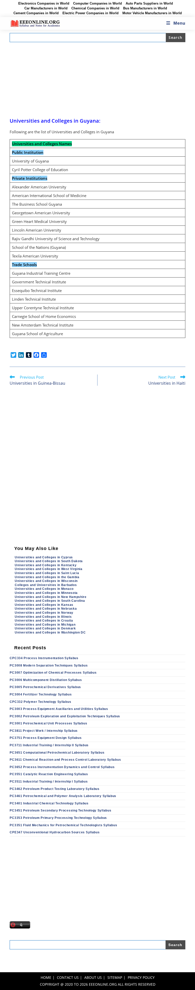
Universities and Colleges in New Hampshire (50, 597)
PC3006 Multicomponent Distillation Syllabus (46, 680)
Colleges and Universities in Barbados (46, 585)
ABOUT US (93, 977)
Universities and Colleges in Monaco (44, 589)
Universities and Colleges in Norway (44, 612)
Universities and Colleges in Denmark (45, 628)
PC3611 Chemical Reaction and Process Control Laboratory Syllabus (65, 759)
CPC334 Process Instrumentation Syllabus (44, 658)
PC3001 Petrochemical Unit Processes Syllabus (48, 723)
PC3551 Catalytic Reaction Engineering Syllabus (49, 774)
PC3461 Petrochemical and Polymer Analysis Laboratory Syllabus (63, 796)
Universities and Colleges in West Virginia (48, 569)
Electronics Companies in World (43, 3)
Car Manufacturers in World (46, 8)
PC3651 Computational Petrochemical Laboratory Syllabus (57, 752)
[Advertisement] (97, 79)
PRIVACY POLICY (141, 977)
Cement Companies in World (36, 13)
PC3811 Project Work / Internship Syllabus (44, 731)
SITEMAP (114, 977)
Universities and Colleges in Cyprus (44, 557)
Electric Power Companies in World (90, 13)
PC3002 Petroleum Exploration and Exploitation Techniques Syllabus (65, 716)
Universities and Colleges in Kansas (44, 605)
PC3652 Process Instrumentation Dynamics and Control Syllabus (62, 767)
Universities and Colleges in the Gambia (47, 577)
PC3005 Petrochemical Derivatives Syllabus (45, 687)
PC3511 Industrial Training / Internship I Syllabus (49, 781)
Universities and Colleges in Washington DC (50, 632)
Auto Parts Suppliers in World (149, 3)
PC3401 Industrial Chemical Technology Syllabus (49, 803)
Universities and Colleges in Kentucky (45, 565)
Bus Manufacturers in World (145, 8)
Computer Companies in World (97, 3)
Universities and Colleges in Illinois (43, 617)
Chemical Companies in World (95, 8)
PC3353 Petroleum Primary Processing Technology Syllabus (58, 818)
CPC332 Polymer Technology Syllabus (40, 702)
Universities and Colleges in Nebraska (46, 608)
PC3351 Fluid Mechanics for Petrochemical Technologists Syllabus (63, 825)
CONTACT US (68, 977)
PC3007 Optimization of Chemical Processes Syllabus (53, 672)
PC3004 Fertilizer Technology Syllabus (41, 694)
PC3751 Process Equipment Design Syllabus (46, 738)
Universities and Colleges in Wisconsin (46, 581)
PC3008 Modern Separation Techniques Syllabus (49, 665)
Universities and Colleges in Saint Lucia (47, 573)
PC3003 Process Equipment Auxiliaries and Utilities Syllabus (59, 709)
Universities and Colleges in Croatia (44, 620)
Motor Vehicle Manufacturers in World (152, 13)
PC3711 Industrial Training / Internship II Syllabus (49, 745)
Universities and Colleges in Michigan (45, 624)
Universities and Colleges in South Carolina (50, 601)
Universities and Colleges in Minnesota (46, 593)
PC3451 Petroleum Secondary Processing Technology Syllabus (60, 810)
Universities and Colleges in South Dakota (49, 561)
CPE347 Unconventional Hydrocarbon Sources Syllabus (55, 832)
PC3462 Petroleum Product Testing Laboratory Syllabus (54, 789)
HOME (46, 977)
